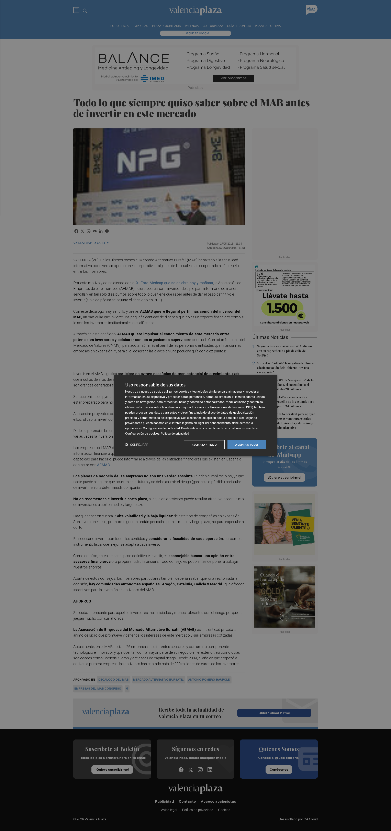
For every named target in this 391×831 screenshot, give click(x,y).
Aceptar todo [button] (246, 444)
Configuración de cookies (142, 433)
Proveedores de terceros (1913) (231, 407)
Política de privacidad (175, 433)
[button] (136, 444)
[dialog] (195, 415)
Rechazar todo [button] (204, 444)
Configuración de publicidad (161, 428)
